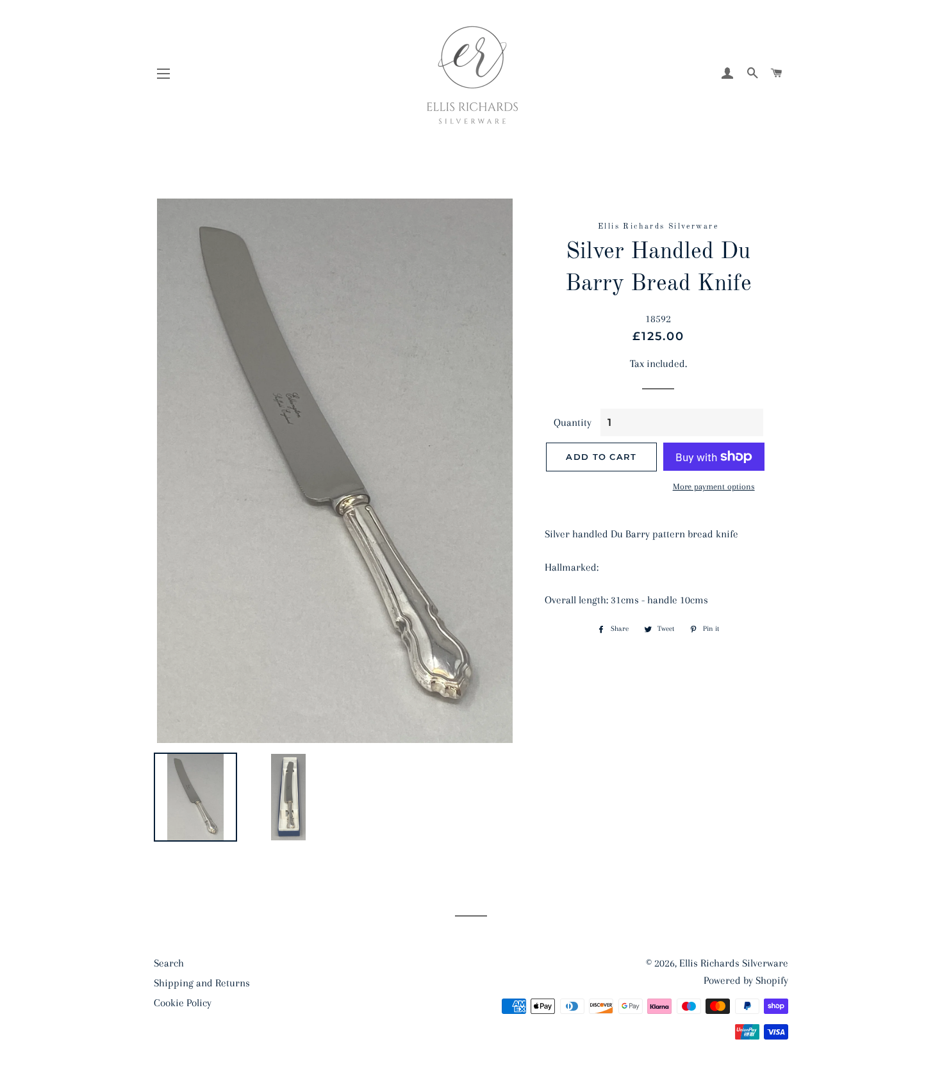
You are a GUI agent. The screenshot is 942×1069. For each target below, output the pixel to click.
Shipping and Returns (202, 983)
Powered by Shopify (746, 980)
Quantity (572, 422)
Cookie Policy (182, 1003)
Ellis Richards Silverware (733, 963)
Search (169, 963)
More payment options (714, 486)
